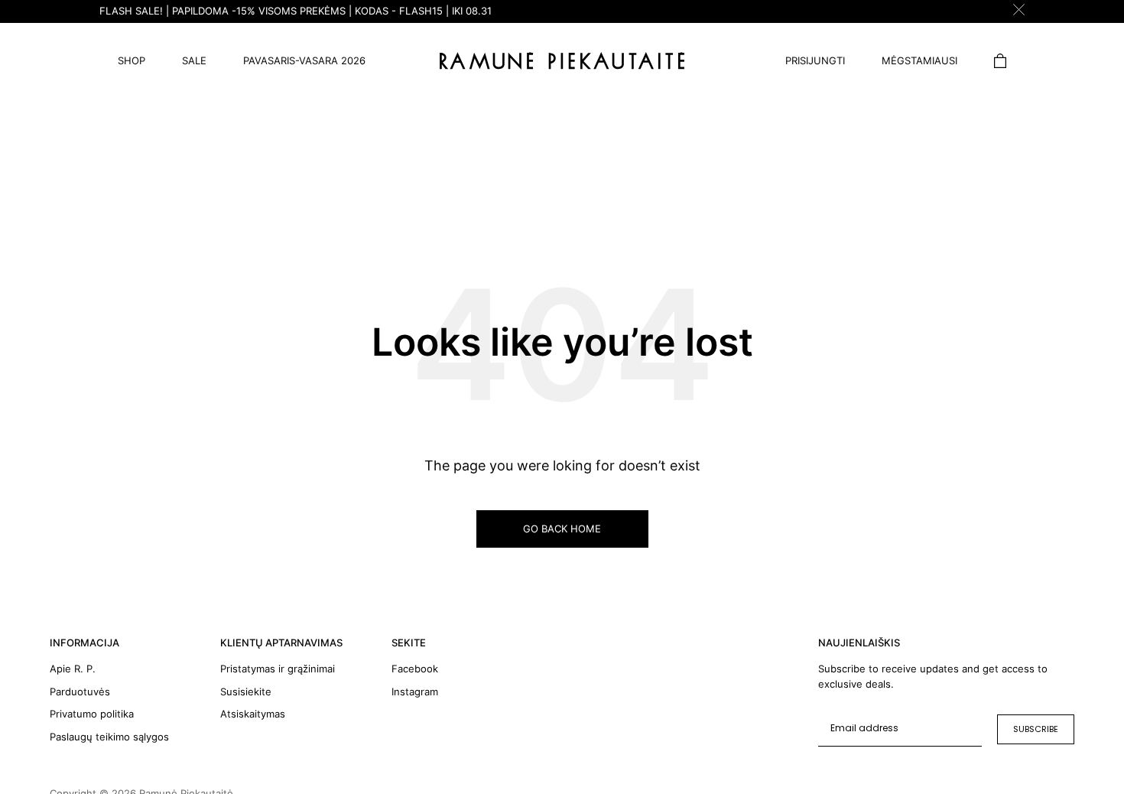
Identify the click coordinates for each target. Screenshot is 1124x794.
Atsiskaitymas (252, 714)
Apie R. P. (73, 668)
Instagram (414, 691)
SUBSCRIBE (1035, 729)
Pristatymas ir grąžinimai (277, 668)
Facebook (414, 668)
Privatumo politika (92, 714)
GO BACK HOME (562, 528)
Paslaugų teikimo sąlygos (109, 737)
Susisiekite (245, 691)
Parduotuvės (80, 691)
